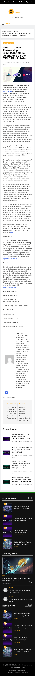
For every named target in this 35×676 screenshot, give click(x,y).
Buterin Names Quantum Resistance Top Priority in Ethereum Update (16, 2)
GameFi (16, 511)
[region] (17, 660)
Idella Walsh (8, 62)
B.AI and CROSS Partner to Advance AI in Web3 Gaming (22, 544)
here (11, 232)
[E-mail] (6, 393)
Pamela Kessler (17, 441)
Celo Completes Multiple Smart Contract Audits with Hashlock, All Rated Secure (21, 479)
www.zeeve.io (7, 91)
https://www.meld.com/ (10, 259)
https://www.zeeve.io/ (9, 287)
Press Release (9, 43)
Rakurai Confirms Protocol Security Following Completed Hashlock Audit (21, 436)
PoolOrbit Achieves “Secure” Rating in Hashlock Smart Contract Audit (22, 450)
